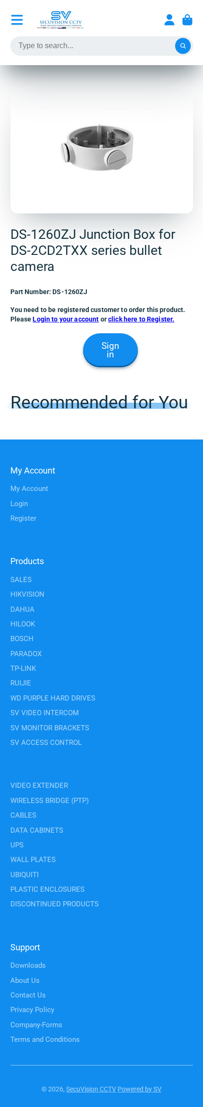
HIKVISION (27, 594)
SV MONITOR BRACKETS (49, 728)
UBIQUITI (24, 874)
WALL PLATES (33, 859)
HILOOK (22, 624)
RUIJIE (20, 683)
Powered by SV (139, 1089)
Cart (187, 19)
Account (169, 19)
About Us (25, 980)
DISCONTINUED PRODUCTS (54, 904)
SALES (21, 579)
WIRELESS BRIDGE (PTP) (49, 800)
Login (19, 503)
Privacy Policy (32, 1010)
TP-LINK (23, 668)
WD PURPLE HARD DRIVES (52, 698)
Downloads (28, 965)
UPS (17, 845)
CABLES (23, 815)
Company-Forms (36, 1025)
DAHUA (22, 609)
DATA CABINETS (36, 830)
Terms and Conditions (45, 1039)
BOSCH (22, 638)
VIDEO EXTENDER (39, 785)
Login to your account (66, 319)
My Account (29, 488)
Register (23, 518)
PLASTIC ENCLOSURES (47, 889)
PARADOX (26, 654)
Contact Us (28, 995)
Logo (60, 20)
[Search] (183, 46)
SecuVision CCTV (91, 1089)
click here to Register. (141, 319)
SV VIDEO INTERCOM (44, 713)
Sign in (110, 350)
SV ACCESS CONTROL (46, 742)
